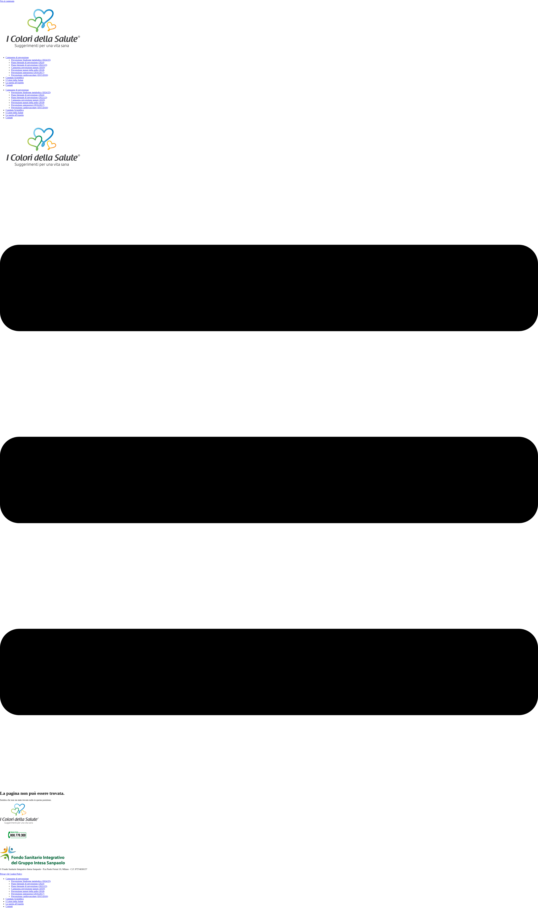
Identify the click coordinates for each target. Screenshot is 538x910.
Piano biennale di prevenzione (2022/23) (29, 65)
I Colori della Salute (14, 80)
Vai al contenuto (7, 1)
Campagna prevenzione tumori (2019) (28, 67)
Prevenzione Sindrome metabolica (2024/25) (31, 60)
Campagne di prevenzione (17, 57)
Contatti (9, 85)
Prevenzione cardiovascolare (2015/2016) (29, 75)
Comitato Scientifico (15, 77)
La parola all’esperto (15, 82)
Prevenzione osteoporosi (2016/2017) (27, 72)
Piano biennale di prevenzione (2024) (27, 62)
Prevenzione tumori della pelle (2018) (27, 70)
